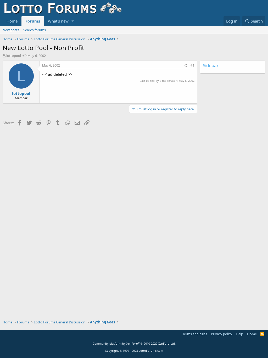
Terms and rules (194, 334)
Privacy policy (221, 334)
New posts (11, 30)
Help (239, 334)
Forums (32, 21)
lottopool (13, 55)
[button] (72, 21)
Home (12, 21)
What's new (58, 21)
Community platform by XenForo (134, 343)
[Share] (185, 66)
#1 (192, 65)
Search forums (34, 30)
